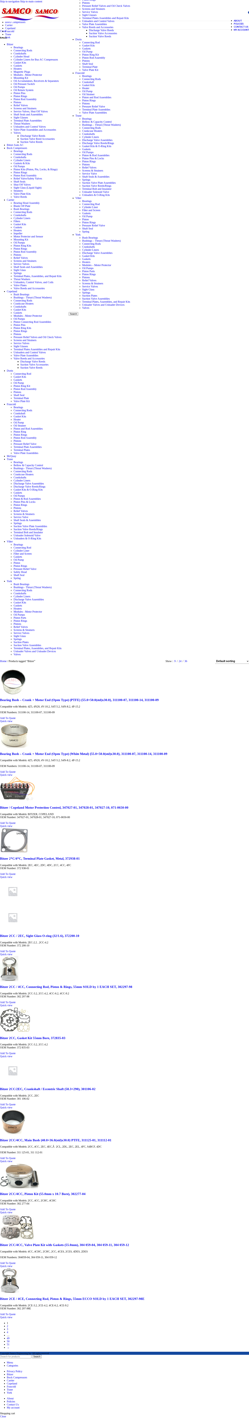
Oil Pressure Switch (24, 84)
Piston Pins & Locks (93, 158)
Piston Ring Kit (90, 54)
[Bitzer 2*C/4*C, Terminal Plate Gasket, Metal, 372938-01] (14, 852)
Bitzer (10, 44)
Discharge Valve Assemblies (97, 140)
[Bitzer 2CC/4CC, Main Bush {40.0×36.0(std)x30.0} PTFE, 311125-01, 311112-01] (13, 1133)
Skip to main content (31, 1)
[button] (8, 718)
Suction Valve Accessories (103, 33)
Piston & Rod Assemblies (95, 155)
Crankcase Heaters (92, 130)
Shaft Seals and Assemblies (28, 114)
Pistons (86, 2)
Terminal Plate (90, 66)
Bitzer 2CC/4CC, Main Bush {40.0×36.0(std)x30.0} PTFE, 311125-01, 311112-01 (55, 1140)
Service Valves (90, 12)
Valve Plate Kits (22, 193)
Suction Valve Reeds (100, 36)
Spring (85, 231)
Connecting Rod (91, 42)
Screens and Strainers (93, 8)
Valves (85, 307)
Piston (85, 219)
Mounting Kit (21, 77)
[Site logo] (17, 21)
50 (8, 1341)
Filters (17, 221)
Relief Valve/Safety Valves (28, 178)
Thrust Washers (22, 123)
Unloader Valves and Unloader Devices (103, 304)
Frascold (80, 73)
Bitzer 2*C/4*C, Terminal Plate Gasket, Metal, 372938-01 (40, 858)
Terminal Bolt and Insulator (96, 188)
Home (3, 661)
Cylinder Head (21, 56)
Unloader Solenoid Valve (95, 191)
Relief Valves (89, 167)
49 (8, 1338)
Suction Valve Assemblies (96, 298)
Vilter (78, 198)
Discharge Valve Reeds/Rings (98, 143)
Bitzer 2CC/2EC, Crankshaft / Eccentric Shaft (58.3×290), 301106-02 (48, 1089)
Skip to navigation (10, 1)
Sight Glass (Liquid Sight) (28, 187)
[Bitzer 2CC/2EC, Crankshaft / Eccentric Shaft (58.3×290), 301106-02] (12, 1082)
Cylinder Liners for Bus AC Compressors (36, 59)
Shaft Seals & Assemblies (95, 176)
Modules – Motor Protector (96, 265)
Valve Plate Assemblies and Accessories (35, 129)
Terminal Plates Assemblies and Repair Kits (105, 18)
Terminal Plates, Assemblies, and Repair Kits (106, 301)
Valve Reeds (20, 196)
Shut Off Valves (22, 184)
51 (8, 1344)
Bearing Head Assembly (27, 202)
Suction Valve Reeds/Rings (96, 185)
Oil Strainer (88, 94)
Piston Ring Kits (22, 245)
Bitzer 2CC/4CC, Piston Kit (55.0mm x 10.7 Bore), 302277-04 (43, 1194)
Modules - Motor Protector (28, 74)
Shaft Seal (87, 63)
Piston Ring (20, 431)
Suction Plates (89, 295)
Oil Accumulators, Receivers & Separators (36, 80)
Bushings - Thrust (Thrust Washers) (33, 297)
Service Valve (89, 173)
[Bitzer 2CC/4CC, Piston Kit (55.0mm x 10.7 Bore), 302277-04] (19, 1187)
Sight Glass (88, 289)
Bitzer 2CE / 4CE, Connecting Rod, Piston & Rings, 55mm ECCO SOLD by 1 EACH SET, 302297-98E (72, 1299)
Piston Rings (89, 100)
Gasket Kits (88, 45)
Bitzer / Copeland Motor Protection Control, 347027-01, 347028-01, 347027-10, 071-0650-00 (64, 807)
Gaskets (86, 48)
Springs (86, 179)
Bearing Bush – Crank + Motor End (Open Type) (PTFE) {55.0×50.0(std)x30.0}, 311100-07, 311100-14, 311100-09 (79, 700)
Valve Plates (20, 285)
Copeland (12, 291)
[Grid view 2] (195, 661)
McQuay (11, 456)
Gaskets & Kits (22, 163)
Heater (85, 88)
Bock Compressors (17, 148)
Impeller (18, 233)
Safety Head (20, 572)
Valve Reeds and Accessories (29, 288)
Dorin (78, 39)
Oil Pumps (88, 152)
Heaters (86, 262)
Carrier (10, 199)
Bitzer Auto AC (15, 145)
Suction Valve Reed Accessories (37, 138)
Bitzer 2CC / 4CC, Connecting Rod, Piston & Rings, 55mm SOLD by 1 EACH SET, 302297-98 (66, 987)
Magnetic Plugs (22, 71)
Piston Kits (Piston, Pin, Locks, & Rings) (35, 169)
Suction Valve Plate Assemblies (99, 182)
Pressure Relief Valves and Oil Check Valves (106, 5)
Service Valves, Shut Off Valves (31, 111)
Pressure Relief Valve (93, 106)
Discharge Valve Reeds (101, 30)
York (78, 234)
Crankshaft (88, 82)
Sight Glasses (89, 15)
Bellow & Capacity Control (97, 121)
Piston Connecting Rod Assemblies (32, 321)
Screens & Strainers (92, 170)
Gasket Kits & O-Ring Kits (96, 146)
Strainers (18, 190)
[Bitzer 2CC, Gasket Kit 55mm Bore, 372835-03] (15, 1031)
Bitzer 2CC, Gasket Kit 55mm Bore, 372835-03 (32, 1038)
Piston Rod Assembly (93, 57)
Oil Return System (23, 90)
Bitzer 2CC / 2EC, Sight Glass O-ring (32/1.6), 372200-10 (39, 936)
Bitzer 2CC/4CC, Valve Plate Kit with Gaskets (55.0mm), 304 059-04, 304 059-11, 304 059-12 (64, 1245)
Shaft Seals (19, 181)
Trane (78, 115)
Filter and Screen (91, 210)
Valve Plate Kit (90, 69)
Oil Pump (87, 51)
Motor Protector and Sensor (28, 236)
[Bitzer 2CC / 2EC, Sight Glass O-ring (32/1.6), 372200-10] (12, 903)
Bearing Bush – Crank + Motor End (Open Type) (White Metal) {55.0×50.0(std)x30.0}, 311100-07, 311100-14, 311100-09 (83, 754)
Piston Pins (19, 93)
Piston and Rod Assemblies (96, 97)
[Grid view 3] (202, 661)
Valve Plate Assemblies (94, 112)
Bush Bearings (90, 237)
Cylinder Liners (90, 137)
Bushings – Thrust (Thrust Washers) (101, 124)
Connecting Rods (91, 79)
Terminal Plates (22, 450)
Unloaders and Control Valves (30, 126)
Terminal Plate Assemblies (96, 109)
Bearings (87, 76)
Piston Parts (88, 271)
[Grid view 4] (208, 661)
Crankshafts (88, 134)
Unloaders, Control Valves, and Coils (33, 282)
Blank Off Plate (22, 206)
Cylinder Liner (90, 207)
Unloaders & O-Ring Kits (96, 195)
